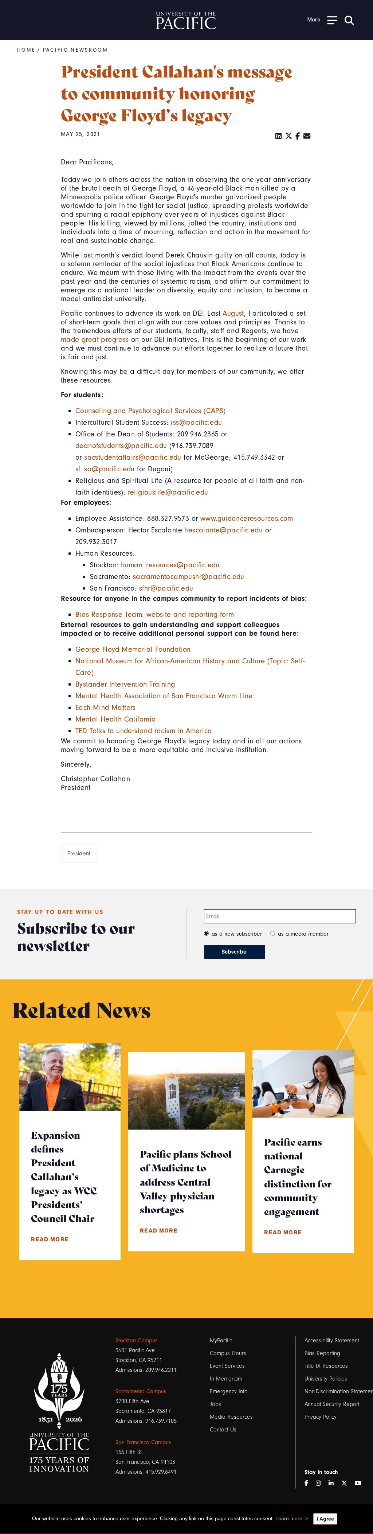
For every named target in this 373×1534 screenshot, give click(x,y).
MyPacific (221, 1340)
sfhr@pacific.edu (167, 588)
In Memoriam (226, 1378)
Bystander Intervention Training (125, 684)
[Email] (307, 136)
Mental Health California (115, 719)
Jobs (215, 1404)
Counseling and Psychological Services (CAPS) (150, 411)
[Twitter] (289, 136)
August (233, 313)
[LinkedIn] (278, 136)
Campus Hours (228, 1353)
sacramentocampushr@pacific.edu (190, 576)
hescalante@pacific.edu (223, 530)
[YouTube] (361, 1484)
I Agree (325, 1519)
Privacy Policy (321, 1417)
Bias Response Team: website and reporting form (154, 614)
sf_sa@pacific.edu (105, 469)
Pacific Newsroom (75, 50)
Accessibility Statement (332, 1340)
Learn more (288, 1518)
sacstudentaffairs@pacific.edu (132, 457)
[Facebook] (298, 136)
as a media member (303, 934)
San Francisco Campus (143, 1442)
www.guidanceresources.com (246, 518)
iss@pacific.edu (196, 422)
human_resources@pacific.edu (171, 565)
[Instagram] (321, 1484)
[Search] (349, 20)
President (78, 853)
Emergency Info (229, 1391)
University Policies (326, 1378)
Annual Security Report (332, 1404)
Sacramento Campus (140, 1391)
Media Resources (231, 1417)
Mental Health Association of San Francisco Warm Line (164, 696)
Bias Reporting (322, 1353)
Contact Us (223, 1429)
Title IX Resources (326, 1366)
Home (26, 50)
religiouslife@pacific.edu (168, 492)
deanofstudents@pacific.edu (121, 446)
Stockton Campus (136, 1340)
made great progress (95, 339)
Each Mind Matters (105, 707)
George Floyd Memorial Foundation (133, 649)
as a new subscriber (237, 934)
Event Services (227, 1366)
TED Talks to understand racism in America (143, 731)
